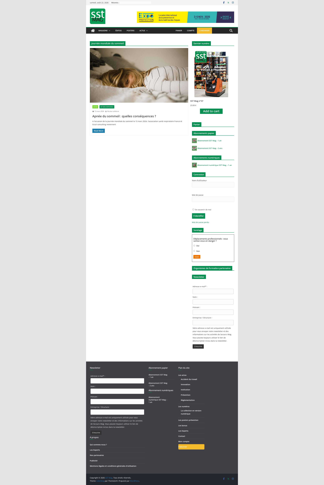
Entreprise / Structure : (202, 318)
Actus (142, 30)
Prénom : (196, 307)
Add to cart (211, 111)
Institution (185, 389)
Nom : (195, 297)
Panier (179, 30)
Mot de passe (197, 195)
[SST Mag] (93, 31)
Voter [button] (197, 257)
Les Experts (95, 450)
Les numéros (183, 406)
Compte (190, 30)
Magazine (103, 30)
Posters (130, 30)
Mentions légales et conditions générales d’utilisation (113, 466)
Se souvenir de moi (203, 209)
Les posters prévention (188, 420)
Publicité (93, 460)
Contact (181, 436)
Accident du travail (189, 379)
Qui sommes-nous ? (98, 444)
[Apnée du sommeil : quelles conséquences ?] (139, 75)
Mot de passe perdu (200, 222)
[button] (109, 30)
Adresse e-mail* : (200, 286)
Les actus (182, 375)
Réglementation (188, 400)
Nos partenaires (97, 455)
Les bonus (182, 425)
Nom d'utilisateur (199, 180)
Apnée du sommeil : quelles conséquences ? (124, 116)
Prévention (185, 395)
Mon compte (183, 441)
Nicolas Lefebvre (113, 111)
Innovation (185, 384)
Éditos (118, 30)
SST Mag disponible (106, 107)
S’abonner (204, 30)
